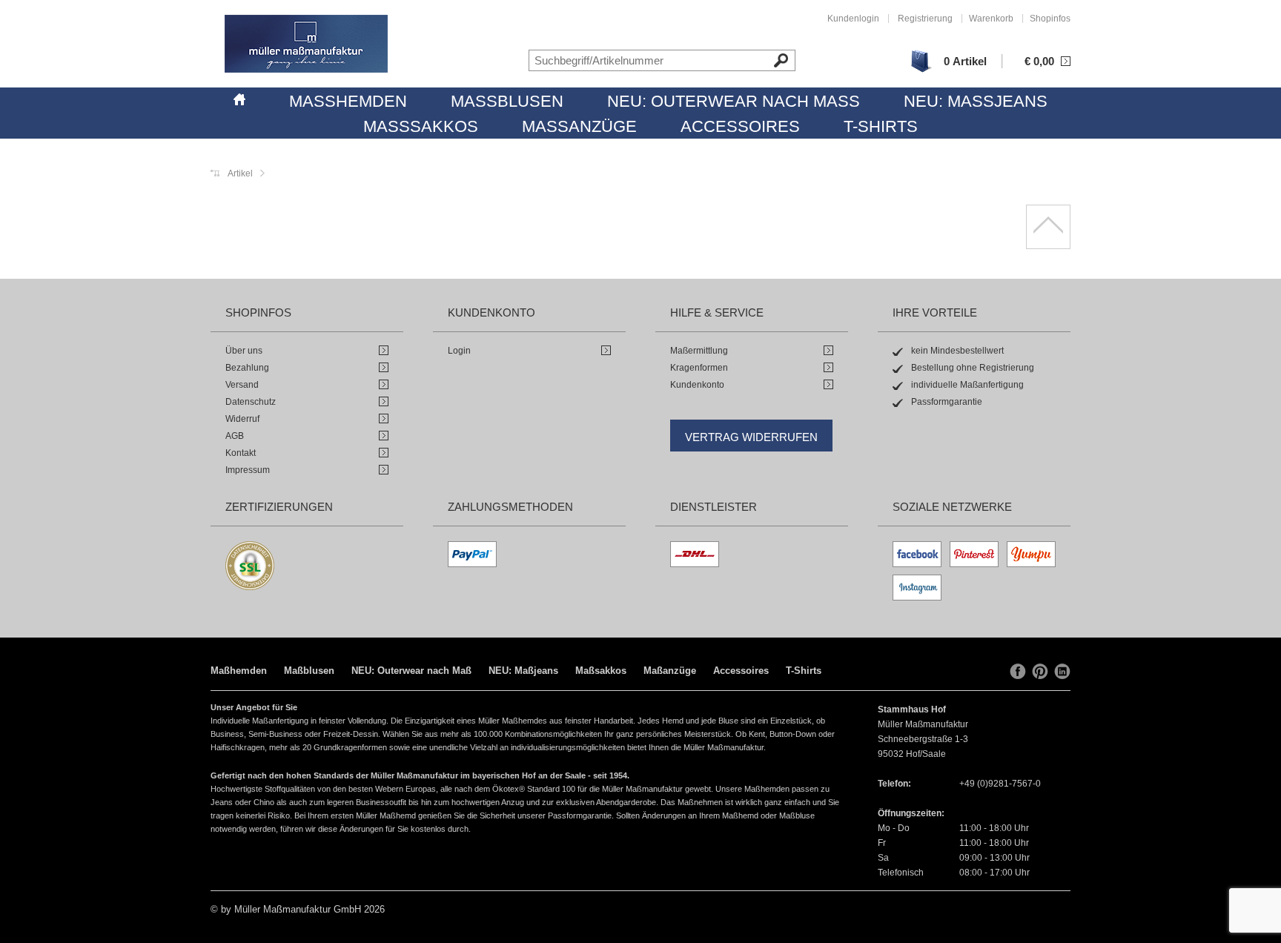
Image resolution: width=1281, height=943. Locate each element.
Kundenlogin (853, 18)
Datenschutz (250, 402)
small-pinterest (1040, 672)
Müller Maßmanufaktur (306, 44)
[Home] (239, 97)
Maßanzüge (579, 126)
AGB (234, 436)
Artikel (240, 173)
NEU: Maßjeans (975, 101)
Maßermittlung (699, 350)
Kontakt (240, 453)
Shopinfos (1050, 18)
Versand (242, 385)
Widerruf (242, 419)
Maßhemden (348, 101)
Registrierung (925, 18)
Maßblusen (507, 101)
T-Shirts (881, 126)
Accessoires (740, 126)
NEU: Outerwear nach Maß (733, 101)
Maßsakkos (420, 126)
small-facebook (1018, 672)
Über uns (243, 350)
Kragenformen (699, 368)
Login (459, 350)
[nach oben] (1048, 227)
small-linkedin (1062, 672)
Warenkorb (991, 18)
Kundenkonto (697, 385)
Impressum (247, 470)
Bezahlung (247, 368)
